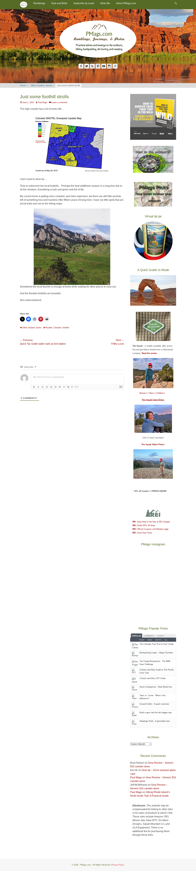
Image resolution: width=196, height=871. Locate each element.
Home (24, 85)
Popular (136, 636)
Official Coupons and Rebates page (150, 529)
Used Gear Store (142, 533)
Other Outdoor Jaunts (42, 85)
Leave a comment (59, 102)
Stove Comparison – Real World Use (155, 687)
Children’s (160, 393)
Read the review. (149, 353)
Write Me (105, 3)
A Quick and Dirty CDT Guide (152, 678)
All (166, 640)
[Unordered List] (55, 387)
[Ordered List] (51, 387)
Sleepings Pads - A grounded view (154, 721)
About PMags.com (126, 3)
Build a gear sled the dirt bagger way (155, 712)
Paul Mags (42, 102)
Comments (149, 636)
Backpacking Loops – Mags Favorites (156, 652)
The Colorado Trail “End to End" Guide (156, 644)
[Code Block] (64, 387)
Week (149, 640)
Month (158, 640)
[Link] (68, 387)
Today (141, 640)
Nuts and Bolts (59, 3)
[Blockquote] (60, 387)
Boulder (48, 327)
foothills (65, 327)
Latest (160, 636)
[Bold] (34, 387)
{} (72, 387)
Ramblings (39, 3)
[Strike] (47, 387)
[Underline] (42, 387)
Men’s (152, 393)
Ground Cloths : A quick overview (154, 704)
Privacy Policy (117, 865)
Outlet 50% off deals (143, 525)
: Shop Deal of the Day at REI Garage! (151, 522)
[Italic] (38, 387)
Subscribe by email (83, 3)
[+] (76, 387)
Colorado (57, 327)
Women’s (143, 393)
